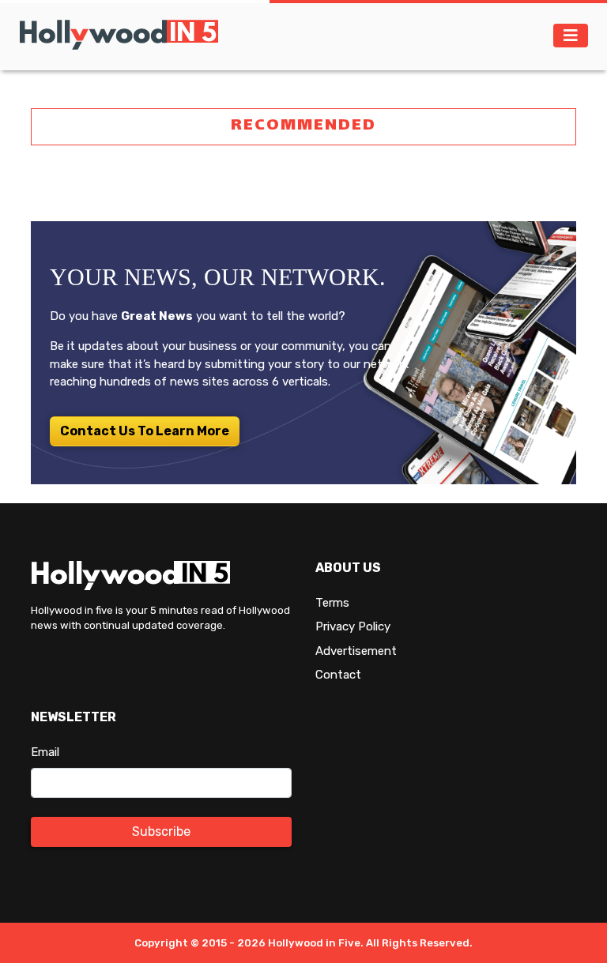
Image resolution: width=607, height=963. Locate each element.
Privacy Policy (352, 626)
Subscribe (161, 831)
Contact (338, 675)
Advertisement (356, 651)
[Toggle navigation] (570, 35)
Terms (332, 603)
